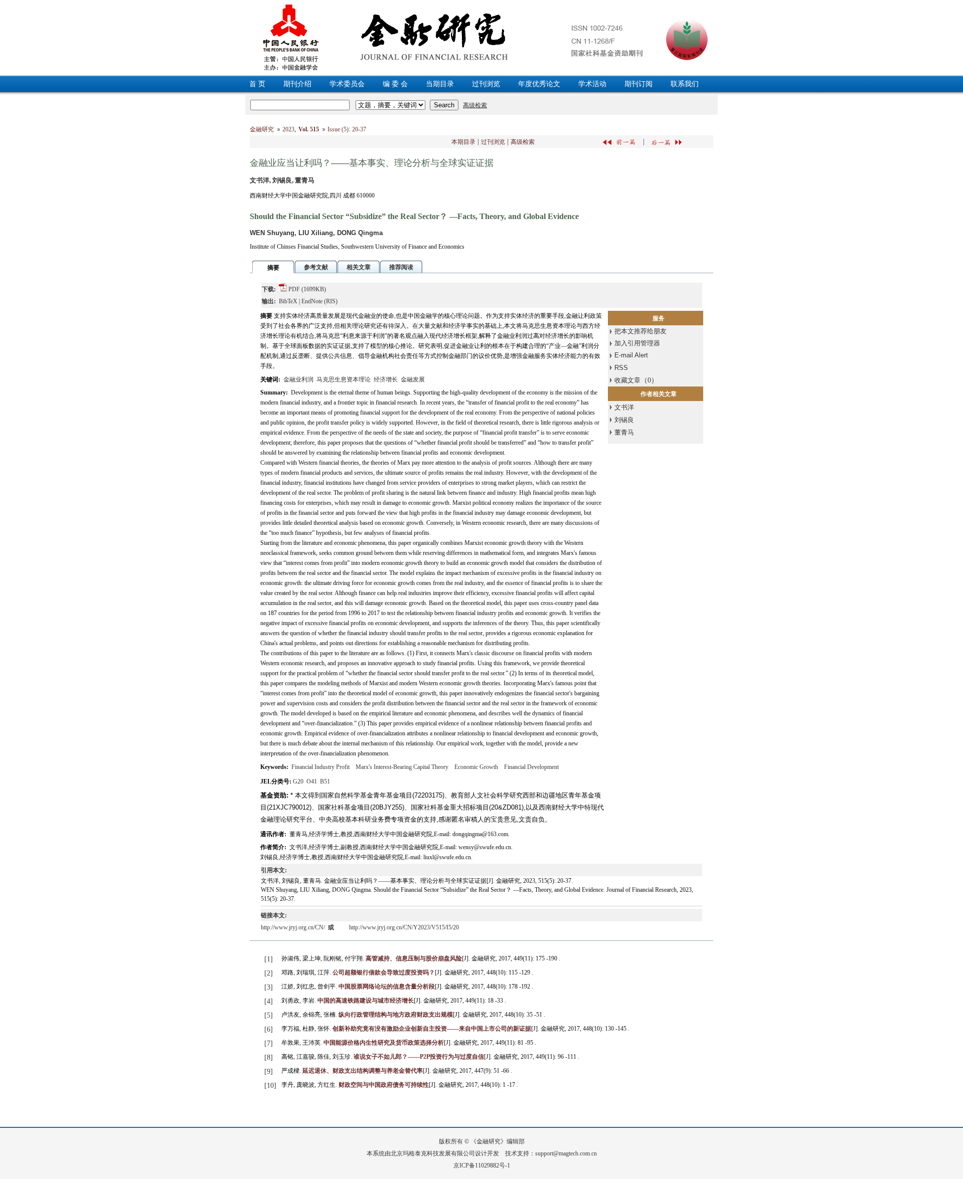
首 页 (257, 84)
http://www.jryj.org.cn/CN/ (294, 927)
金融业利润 (298, 379)
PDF (294, 289)
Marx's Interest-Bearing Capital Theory (402, 766)
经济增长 (386, 379)
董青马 (624, 432)
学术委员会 (347, 84)
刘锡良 (624, 420)
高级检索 (523, 141)
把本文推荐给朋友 (640, 331)
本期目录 (463, 141)
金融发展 (413, 379)
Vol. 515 (308, 129)
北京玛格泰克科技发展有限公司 (433, 1153)
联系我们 (685, 84)
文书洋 (624, 407)
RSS (621, 367)
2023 (288, 129)
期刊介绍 (297, 84)
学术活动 (592, 84)
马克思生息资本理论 (343, 379)
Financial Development (531, 766)
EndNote (312, 301)
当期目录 (440, 84)
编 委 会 (395, 84)
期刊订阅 (638, 84)
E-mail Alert (631, 355)
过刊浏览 (486, 84)
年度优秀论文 (539, 84)
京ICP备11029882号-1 (481, 1165)
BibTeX (288, 301)
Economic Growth (476, 766)
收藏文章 (627, 380)
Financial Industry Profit (320, 766)
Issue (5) (338, 129)
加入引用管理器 (637, 343)
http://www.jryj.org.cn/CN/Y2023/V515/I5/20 (404, 927)
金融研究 (262, 129)
